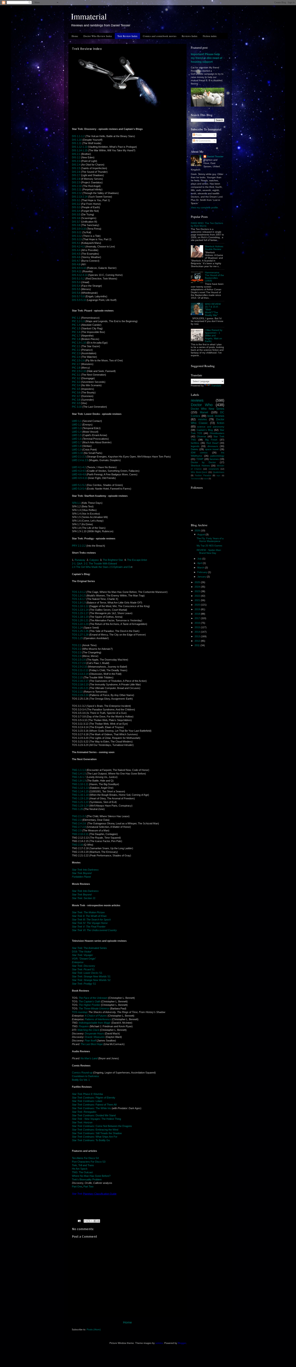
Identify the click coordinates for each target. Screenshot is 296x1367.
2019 (198, 609)
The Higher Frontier (89, 1005)
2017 (198, 618)
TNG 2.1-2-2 (79, 816)
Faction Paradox (203, 475)
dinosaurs (212, 446)
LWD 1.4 (77, 431)
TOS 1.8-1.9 (79, 602)
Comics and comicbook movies (159, 36)
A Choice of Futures (96, 1015)
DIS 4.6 (76, 257)
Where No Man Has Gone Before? (91, 1176)
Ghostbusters (217, 433)
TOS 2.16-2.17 (80, 681)
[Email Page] (79, 1220)
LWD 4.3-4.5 (79, 470)
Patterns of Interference (98, 1019)
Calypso (94, 560)
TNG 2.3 (77, 820)
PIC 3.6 (76, 392)
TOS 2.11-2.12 (80, 670)
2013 (198, 636)
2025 (198, 582)
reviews (197, 400)
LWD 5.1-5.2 (79, 485)
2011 (197, 645)
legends (195, 446)
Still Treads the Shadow (97, 1133)
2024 (198, 586)
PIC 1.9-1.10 (79, 342)
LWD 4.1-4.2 (79, 467)
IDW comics (199, 452)
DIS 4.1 (76, 243)
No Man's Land (89, 1058)
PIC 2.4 (76, 357)
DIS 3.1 (76, 200)
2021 (198, 600)
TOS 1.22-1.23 (80, 624)
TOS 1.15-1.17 (80, 613)
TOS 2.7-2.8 (79, 663)
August (201, 534)
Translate (216, 385)
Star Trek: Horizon (82, 1122)
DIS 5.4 (76, 285)
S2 (91, 980)
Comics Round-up (82, 1072)
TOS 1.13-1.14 (80, 609)
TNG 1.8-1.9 (79, 780)
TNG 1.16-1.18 (80, 795)
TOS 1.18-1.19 (80, 616)
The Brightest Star (113, 560)
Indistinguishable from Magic (95, 1022)
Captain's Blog (205, 430)
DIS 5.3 (76, 282)
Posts (198, 135)
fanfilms (195, 443)
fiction (220, 422)
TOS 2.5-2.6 (79, 659)
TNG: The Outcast (82, 1172)
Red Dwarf (212, 443)
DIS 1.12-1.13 (79, 146)
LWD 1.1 (77, 421)
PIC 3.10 (77, 406)
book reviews (215, 415)
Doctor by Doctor (203, 462)
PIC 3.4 (76, 385)
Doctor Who (202, 405)
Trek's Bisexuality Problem (87, 1179)
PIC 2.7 (76, 364)
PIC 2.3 (76, 353)
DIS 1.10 (77, 139)
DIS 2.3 (76, 161)
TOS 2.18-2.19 (80, 684)
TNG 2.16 (77, 844)
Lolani (87, 1101)
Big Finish (211, 439)
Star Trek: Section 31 (83, 898)
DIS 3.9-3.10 (79, 228)
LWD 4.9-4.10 (80, 478)
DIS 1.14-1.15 (79, 150)
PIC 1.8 (76, 339)
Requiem (84, 1026)
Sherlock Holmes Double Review (214, 248)
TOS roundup (79, 1012)
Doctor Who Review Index (97, 36)
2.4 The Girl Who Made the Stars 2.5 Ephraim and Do (102, 567)
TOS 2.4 (76, 656)
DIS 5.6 (76, 292)
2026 (198, 530)
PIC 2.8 (76, 367)
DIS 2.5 (76, 168)
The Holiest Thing (96, 1119)
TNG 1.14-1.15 (80, 791)
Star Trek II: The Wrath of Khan (89, 916)
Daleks (194, 449)
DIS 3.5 (76, 214)
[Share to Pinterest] (98, 1221)
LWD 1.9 (77, 449)
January (202, 576)
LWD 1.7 (77, 442)
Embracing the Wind (95, 1129)
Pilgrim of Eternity (93, 1097)
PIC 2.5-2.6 (78, 360)
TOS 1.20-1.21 (80, 620)
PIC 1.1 (76, 317)
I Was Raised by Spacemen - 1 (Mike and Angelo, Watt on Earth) (213, 336)
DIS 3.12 (77, 236)
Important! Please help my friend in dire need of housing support (206, 58)
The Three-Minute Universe (94, 1008)
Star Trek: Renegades (84, 1111)
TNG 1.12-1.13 (80, 787)
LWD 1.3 (77, 428)
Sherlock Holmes (200, 465)
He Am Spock (80, 1168)
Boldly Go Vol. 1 (81, 1079)
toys (218, 475)
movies (202, 419)
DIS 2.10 (77, 186)
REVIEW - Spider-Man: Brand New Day (209, 551)
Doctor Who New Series (207, 408)
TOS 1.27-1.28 (80, 634)
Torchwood (195, 479)
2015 (198, 627)
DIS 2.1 (76, 154)
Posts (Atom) (94, 1329)
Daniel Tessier (215, 156)
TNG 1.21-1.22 (80, 802)
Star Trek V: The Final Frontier (89, 926)
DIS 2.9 (76, 182)
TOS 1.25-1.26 (80, 631)
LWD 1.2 (77, 424)
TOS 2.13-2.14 (80, 674)
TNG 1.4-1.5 (79, 773)
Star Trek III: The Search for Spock (91, 919)
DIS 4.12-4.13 (79, 275)
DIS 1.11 (77, 143)
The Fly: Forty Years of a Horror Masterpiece (210, 539)
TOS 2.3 (76, 652)
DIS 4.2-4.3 (78, 246)
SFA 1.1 (76, 503)
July (199, 558)
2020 (198, 604)
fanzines (214, 459)
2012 (198, 641)
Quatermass (218, 472)
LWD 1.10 (77, 453)
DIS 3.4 (76, 211)
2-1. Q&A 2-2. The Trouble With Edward (94, 563)
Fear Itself (90, 1040)
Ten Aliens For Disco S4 (85, 1158)
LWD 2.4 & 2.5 (80, 460)
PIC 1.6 (76, 332)
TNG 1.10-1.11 (80, 784)
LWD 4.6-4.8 (79, 474)
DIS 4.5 (76, 253)
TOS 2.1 (76, 645)
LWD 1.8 (77, 446)
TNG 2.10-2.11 (80, 834)
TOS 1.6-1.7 (79, 599)
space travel (212, 449)
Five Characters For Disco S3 (88, 1161)
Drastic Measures (95, 1037)
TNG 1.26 (77, 809)
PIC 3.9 (76, 403)
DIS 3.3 (76, 207)
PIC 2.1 (76, 346)
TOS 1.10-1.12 (80, 606)
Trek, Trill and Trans (83, 1165)
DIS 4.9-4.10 (79, 268)
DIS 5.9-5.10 (79, 300)
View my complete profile (204, 207)
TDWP (199, 459)
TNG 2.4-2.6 (79, 823)
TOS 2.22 (77, 691)
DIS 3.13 (77, 239)
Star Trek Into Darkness (85, 869)
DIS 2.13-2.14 (79, 196)
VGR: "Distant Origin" (84, 958)
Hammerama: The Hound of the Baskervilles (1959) (214, 276)
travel (206, 479)
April (200, 563)
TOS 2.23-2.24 (80, 695)
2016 (198, 623)
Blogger (182, 1343)
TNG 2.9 (77, 830)
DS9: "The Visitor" (82, 951)
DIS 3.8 (76, 225)
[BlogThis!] (88, 1221)
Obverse (201, 436)
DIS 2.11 (77, 189)
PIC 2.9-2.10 (79, 371)
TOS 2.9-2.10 (79, 666)
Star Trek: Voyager (82, 955)
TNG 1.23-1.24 (80, 805)
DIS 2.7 (76, 175)
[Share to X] (92, 1221)
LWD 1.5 (77, 435)
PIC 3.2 (76, 378)
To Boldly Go (91, 1140)
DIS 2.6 (76, 171)
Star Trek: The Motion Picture (88, 912)
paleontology (217, 456)
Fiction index (210, 36)
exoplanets (214, 469)
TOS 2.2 (76, 649)
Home (75, 36)
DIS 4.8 (76, 264)
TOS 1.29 (77, 638)
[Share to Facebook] (95, 1221)
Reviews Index (190, 36)
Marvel (204, 412)
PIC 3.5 (76, 389)
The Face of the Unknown (93, 998)
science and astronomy (210, 426)
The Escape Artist (137, 560)
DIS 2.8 (76, 179)
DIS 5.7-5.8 (78, 296)
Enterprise (77, 962)
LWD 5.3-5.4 (79, 488)
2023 (198, 591)
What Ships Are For (94, 1136)
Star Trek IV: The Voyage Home (90, 923)
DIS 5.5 (76, 289)
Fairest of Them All (94, 1104)
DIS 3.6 (76, 218)
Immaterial (89, 16)
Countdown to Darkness (85, 1076)
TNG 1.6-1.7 (79, 777)
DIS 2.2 (76, 157)
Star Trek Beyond (81, 873)
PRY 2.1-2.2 (79, 545)
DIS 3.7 (76, 221)
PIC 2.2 (76, 350)
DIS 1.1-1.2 (78, 136)
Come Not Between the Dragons (102, 1126)
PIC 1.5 (76, 328)
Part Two (88, 1186)
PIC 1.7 (76, 335)
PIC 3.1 (76, 374)
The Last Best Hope (92, 1044)
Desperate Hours (94, 1033)
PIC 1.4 (76, 325)
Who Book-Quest (199, 472)
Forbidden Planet (81, 876)
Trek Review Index (127, 36)
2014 (198, 632)
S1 (83, 969)
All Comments (203, 140)
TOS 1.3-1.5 (79, 595)
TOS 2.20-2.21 (80, 688)
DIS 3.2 (76, 204)
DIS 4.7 (76, 260)
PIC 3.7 (76, 396)
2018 (198, 614)
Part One (77, 1186)
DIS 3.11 (77, 232)
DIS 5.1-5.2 (78, 278)
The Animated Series (89, 948)
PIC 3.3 (76, 382)
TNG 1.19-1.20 (80, 798)
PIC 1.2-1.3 (78, 321)
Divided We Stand (94, 1115)
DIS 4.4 (76, 250)
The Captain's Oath (89, 1001)
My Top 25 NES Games (209, 545)
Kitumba (87, 1094)
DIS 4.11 (77, 271)
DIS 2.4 (76, 164)
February (202, 572)
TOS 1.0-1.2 (79, 592)
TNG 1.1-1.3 (79, 770)
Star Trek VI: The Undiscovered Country (94, 930)
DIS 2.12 (77, 193)
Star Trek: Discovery (83, 966)
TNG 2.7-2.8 (79, 827)
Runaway (80, 560)
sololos (159, 1343)
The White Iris (91, 1108)
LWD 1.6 (77, 438)
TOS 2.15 (77, 677)
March (201, 567)
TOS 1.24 (77, 627)
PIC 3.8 (76, 399)
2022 (198, 596)
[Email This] (85, 1221)
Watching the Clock (88, 1030)
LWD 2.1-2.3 (79, 456)
